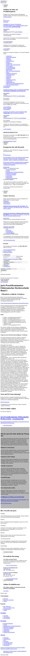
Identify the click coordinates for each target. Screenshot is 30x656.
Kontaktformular (7, 609)
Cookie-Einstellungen (21, 651)
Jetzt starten (5, 590)
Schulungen (6, 637)
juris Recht (5, 615)
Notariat (5, 624)
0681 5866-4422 (7, 569)
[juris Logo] (3, 2)
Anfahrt (5, 610)
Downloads (5, 641)
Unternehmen (6, 629)
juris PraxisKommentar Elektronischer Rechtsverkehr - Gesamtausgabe (15, 418)
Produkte (3, 613)
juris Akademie (6, 618)
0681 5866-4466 (7, 573)
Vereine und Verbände (8, 628)
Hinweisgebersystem (7, 652)
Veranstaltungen (6, 639)
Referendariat (6, 631)
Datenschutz (14, 651)
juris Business (6, 617)
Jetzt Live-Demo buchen (6, 503)
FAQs (4, 640)
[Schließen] (6, 260)
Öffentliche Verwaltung (8, 627)
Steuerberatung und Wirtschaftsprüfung (12, 626)
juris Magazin (6, 645)
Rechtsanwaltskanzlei (8, 623)
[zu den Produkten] (6, 31)
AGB (9, 651)
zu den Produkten (18, 31)
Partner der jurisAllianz (8, 600)
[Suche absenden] (11, 262)
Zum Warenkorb (4, 282)
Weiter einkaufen (4, 280)
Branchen (3, 621)
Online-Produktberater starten (9, 141)
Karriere (5, 601)
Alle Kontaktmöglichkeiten (9, 249)
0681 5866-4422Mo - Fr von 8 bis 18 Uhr (9, 607)
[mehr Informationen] (15, 414)
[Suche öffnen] (6, 262)
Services (3, 635)
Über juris (5, 598)
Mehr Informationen (5, 402)
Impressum (5, 651)
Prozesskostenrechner (8, 642)
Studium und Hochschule (9, 632)
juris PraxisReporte (7, 644)
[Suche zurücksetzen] (6, 264)
